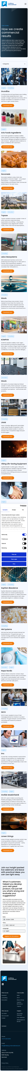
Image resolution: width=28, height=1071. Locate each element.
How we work (5, 1016)
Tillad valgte (14, 559)
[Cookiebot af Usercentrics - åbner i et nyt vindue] (20, 506)
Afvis (14, 563)
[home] (9, 4)
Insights (19, 1011)
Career (3, 1018)
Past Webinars (21, 1017)
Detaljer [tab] (14, 509)
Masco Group (20, 1000)
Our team (4, 1013)
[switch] (24, 539)
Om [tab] (23, 509)
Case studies (20, 993)
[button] (25, 4)
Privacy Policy (5, 1063)
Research (4, 995)
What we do (5, 993)
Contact (4, 1026)
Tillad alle (14, 554)
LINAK (18, 995)
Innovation (4, 1000)
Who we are (5, 1011)
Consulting (4, 997)
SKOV (18, 997)
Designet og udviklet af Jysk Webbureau (10, 1066)
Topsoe (19, 1006)
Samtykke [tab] (5, 509)
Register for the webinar (12, 936)
